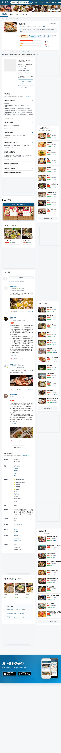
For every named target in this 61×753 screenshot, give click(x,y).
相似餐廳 (24, 14)
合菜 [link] (48, 36)
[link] (54, 137)
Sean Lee (13, 317)
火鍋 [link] (44, 36)
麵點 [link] (15, 473)
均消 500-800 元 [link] (18, 525)
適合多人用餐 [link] (17, 540)
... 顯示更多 (13, 355)
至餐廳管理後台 (22, 218)
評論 (17, 14)
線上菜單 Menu (18, 204)
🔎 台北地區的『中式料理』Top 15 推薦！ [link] (16, 609)
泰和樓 (22, 23)
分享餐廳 (24, 87)
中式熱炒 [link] (16, 470)
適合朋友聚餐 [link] (17, 538)
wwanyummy (14, 394)
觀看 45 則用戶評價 (26, 82)
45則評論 (47, 46)
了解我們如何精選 (41, 26)
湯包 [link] (15, 475)
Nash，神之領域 (14, 364)
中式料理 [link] (39, 36)
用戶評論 (7, 272)
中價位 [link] (15, 529)
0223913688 (26, 73)
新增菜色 (21, 578)
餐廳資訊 (4, 14)
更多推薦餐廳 (47, 408)
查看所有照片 (55, 9)
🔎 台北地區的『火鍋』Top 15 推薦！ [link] (15, 613)
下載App (48, 2)
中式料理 (13, 19)
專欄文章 (54, 2)
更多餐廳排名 (47, 218)
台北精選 (8, 19)
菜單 (11, 14)
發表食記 (42, 2)
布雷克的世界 (14, 286)
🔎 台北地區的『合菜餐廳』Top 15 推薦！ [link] (16, 617)
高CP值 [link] (16, 531)
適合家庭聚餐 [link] (17, 535)
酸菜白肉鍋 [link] (17, 466)
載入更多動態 (17, 447)
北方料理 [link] (16, 468)
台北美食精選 (23, 36)
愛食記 (3, 19)
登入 (36, 2)
